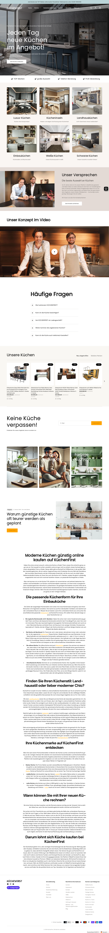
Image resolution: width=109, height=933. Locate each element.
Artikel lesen (12, 530)
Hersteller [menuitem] (68, 8)
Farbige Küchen (89, 892)
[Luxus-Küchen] (22, 101)
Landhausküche (34, 699)
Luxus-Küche (89, 909)
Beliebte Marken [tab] (96, 356)
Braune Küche (89, 890)
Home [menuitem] (30, 8)
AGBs (67, 894)
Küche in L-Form (89, 899)
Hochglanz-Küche (90, 894)
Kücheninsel (44, 634)
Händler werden (70, 892)
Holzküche (45, 713)
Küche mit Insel (89, 904)
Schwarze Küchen (87, 155)
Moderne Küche (89, 912)
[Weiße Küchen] (54, 138)
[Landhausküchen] (87, 101)
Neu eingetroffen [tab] (82, 356)
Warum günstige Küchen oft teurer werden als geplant (30, 518)
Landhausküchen (87, 118)
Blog (67, 909)
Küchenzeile (88, 907)
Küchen (48, 887)
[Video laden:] (54, 251)
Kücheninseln (55, 118)
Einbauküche (45, 613)
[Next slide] (104, 381)
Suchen (68, 885)
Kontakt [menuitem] (60, 8)
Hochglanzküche (63, 738)
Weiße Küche (89, 885)
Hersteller (48, 894)
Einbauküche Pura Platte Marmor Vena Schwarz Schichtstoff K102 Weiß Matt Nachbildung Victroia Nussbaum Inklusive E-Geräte (42, 390)
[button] (94, 932)
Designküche (88, 914)
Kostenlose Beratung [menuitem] (50, 8)
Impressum (69, 887)
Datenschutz (69, 897)
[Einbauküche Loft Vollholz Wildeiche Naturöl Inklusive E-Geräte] (90, 374)
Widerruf (68, 899)
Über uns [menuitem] (76, 8)
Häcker (28, 771)
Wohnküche (59, 645)
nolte (46, 787)
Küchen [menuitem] (36, 8)
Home (47, 885)
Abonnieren (96, 423)
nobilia (57, 774)
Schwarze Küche (89, 887)
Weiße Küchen (54, 155)
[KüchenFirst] (14, 881)
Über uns (48, 897)
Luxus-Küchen (21, 118)
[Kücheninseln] (54, 101)
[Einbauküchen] (22, 138)
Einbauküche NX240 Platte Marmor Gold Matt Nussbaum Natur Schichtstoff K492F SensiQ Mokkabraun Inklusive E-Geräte (66, 390)
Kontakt (48, 892)
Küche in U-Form (90, 902)
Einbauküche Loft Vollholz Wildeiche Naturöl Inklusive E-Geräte (90, 388)
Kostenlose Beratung (51, 890)
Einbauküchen (21, 155)
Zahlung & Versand (71, 902)
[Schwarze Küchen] (87, 138)
